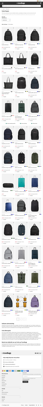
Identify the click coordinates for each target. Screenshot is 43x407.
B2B (2, 390)
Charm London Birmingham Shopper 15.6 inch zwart (6, 93)
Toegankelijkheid (32, 405)
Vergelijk (4, 48)
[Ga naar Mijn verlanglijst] (38, 3)
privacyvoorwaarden (26, 379)
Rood (26, 190)
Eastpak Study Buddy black (32, 143)
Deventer (3, 399)
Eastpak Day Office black (5, 44)
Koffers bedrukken (5, 392)
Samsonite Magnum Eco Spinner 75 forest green (18, 117)
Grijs (26, 43)
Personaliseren (4, 394)
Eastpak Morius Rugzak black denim (20, 215)
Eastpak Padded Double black (19, 143)
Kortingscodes (4, 383)
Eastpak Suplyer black (31, 68)
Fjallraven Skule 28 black (18, 167)
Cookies (26, 405)
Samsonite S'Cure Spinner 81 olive (33, 287)
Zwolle (3, 400)
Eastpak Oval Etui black (5, 191)
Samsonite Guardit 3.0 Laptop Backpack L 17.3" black (32, 216)
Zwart (38, 67)
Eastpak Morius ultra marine (6, 143)
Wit (13, 67)
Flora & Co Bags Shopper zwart (19, 68)
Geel (26, 91)
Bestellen (3, 377)
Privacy (22, 405)
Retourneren (4, 380)
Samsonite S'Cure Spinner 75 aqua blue (20, 191)
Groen (39, 43)
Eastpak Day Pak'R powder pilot (6, 287)
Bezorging (3, 375)
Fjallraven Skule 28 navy (18, 239)
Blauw (12, 43)
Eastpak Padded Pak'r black (32, 239)
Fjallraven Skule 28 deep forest (32, 167)
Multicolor (14, 67)
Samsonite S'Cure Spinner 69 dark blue (7, 215)
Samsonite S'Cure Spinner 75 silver (20, 263)
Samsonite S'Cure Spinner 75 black (6, 116)
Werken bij (3, 385)
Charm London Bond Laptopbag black (7, 68)
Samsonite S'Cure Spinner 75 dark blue (33, 191)
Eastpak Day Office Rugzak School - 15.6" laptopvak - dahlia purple (33, 312)
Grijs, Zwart (26, 115)
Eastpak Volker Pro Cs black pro (6, 239)
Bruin (25, 67)
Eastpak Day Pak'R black (31, 44)
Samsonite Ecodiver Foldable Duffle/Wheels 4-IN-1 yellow (19, 312)
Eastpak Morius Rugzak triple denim (7, 167)
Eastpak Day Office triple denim (32, 92)
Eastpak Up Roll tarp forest (18, 287)
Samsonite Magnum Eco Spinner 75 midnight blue (31, 264)
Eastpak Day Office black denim (32, 116)
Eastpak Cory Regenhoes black (19, 92)
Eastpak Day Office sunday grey (6, 263)
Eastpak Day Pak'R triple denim (6, 311)
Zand (12, 67)
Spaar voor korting (6, 0)
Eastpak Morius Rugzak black (19, 44)
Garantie (3, 382)
